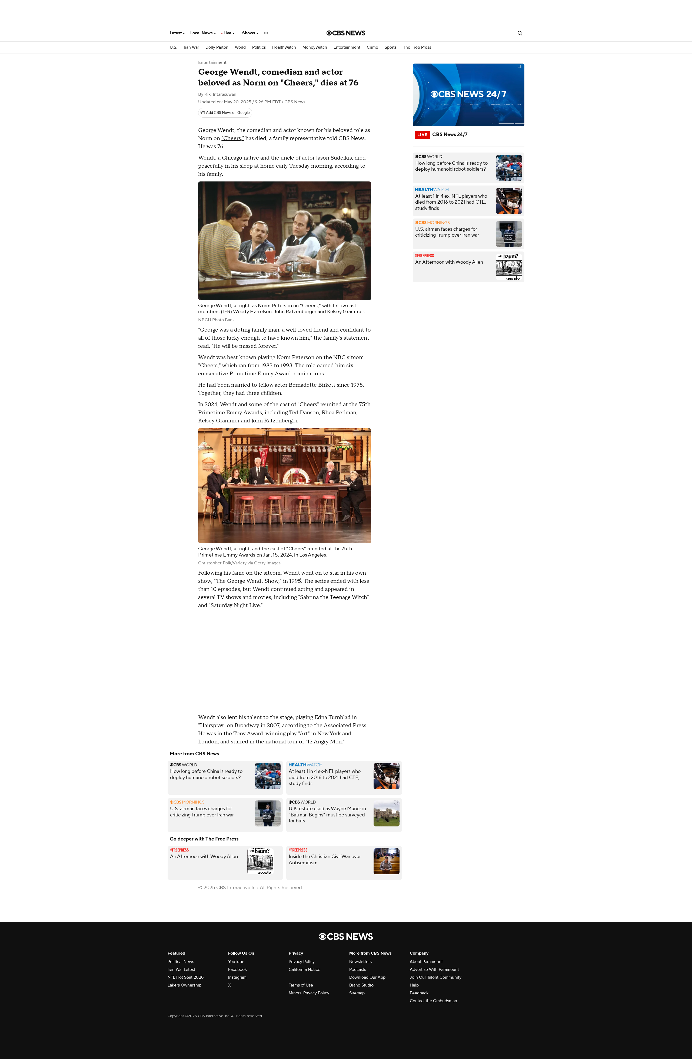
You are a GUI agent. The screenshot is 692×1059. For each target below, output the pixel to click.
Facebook (237, 969)
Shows (249, 33)
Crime (372, 47)
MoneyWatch (314, 47)
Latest (176, 33)
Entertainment (347, 47)
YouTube (236, 961)
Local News (202, 33)
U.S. (173, 47)
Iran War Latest (181, 969)
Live (228, 33)
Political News (181, 961)
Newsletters (360, 961)
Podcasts (357, 969)
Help (414, 985)
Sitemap (357, 993)
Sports (391, 47)
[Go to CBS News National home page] (346, 33)
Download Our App (367, 977)
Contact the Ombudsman (433, 1001)
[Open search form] (519, 33)
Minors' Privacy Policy (309, 993)
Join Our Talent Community (435, 977)
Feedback (419, 993)
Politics (259, 47)
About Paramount (426, 961)
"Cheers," (232, 138)
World (240, 47)
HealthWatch (284, 47)
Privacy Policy (302, 961)
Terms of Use (301, 985)
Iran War (191, 47)
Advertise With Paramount (434, 969)
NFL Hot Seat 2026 (186, 977)
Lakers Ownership (184, 985)
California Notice (304, 969)
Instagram (237, 977)
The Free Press (417, 47)
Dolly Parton (216, 47)
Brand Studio (361, 985)
